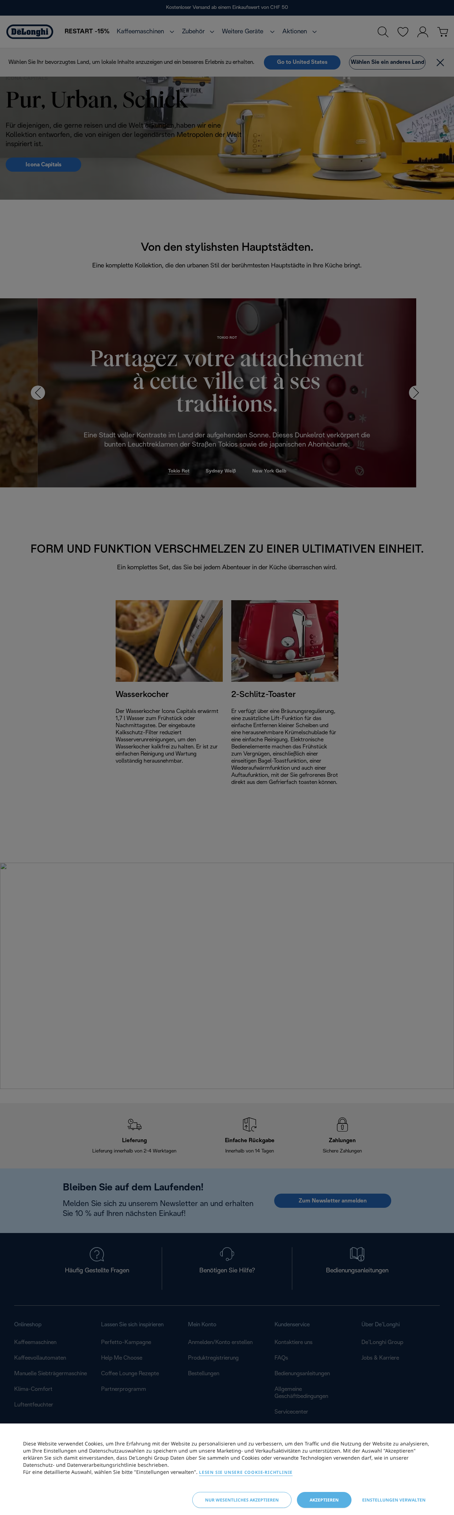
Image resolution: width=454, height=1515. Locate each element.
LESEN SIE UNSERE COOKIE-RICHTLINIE (246, 1472)
